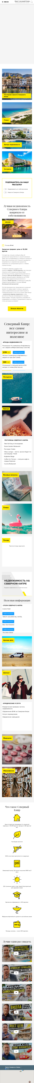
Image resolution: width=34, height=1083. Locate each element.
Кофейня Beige (9, 456)
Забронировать (19, 352)
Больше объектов (17, 308)
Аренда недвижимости (12, 342)
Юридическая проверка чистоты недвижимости (13, 708)
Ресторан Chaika (9, 449)
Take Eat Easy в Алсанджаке (13, 444)
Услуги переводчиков (9, 714)
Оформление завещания (10, 717)
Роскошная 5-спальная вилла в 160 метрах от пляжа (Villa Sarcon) (14, 366)
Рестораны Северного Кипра (16, 440)
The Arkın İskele (7, 632)
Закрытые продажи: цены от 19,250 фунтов (14, 250)
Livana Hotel (6, 609)
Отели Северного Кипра (12, 605)
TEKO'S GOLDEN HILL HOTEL (12, 617)
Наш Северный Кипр (22, 1)
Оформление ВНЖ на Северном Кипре (15, 711)
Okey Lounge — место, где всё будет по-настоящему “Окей (17, 453)
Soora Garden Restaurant (12, 446)
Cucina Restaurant (10, 464)
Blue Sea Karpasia (8, 625)
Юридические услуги (12, 703)
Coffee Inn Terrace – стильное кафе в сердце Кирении (16, 460)
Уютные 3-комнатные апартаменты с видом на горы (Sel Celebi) (14, 356)
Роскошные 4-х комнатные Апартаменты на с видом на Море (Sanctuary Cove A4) (16, 346)
